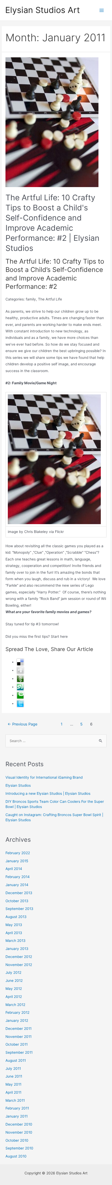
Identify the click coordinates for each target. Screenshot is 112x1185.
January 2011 (16, 1116)
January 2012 (16, 1020)
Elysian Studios (18, 785)
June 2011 (13, 1076)
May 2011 (13, 1084)
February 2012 (17, 1012)
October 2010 (16, 1140)
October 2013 (16, 901)
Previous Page (22, 724)
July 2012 (13, 972)
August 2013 (16, 917)
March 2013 (15, 941)
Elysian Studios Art (42, 10)
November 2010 (18, 1132)
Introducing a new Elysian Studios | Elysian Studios (47, 793)
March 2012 (15, 1005)
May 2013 (13, 925)
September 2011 (19, 1052)
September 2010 (19, 1148)
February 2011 (17, 1108)
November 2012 (18, 965)
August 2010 (16, 1156)
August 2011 (15, 1060)
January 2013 (16, 949)
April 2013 (13, 933)
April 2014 (13, 869)
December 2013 (18, 893)
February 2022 (17, 853)
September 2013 (19, 909)
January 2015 (16, 861)
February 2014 (17, 877)
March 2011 (15, 1100)
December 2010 (18, 1124)
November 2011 (18, 1037)
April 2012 (13, 997)
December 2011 (18, 1028)
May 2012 (13, 989)
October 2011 (16, 1044)
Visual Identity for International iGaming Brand (44, 777)
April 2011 (13, 1092)
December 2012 (18, 957)
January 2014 (16, 885)
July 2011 (13, 1068)
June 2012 (14, 980)
